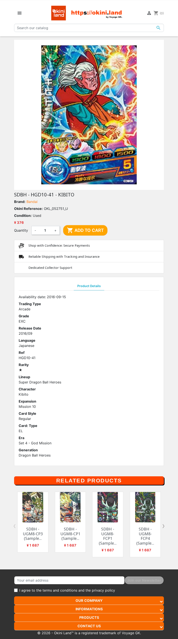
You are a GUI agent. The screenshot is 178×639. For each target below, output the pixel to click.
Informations (89, 609)
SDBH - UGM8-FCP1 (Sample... (108, 536)
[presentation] (14, 525)
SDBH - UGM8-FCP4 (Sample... (145, 536)
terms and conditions (60, 590)
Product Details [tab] (89, 286)
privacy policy (103, 590)
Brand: (19, 201)
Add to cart (85, 230)
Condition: (23, 215)
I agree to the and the (67, 590)
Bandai (32, 201)
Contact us (89, 626)
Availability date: (32, 297)
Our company (89, 600)
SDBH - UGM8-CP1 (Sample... (70, 533)
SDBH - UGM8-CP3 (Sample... (33, 533)
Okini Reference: (28, 208)
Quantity (21, 230)
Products (89, 617)
